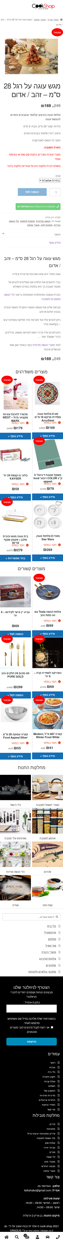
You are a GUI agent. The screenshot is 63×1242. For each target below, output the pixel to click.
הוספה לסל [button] (16, 634)
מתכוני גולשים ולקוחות (42, 972)
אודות (52, 1067)
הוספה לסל (32, 192)
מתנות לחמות (27, 221)
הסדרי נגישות (48, 1104)
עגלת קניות (49, 1081)
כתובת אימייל (31, 1002)
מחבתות (51, 1128)
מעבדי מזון (49, 1161)
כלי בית (51, 926)
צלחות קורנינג (47, 959)
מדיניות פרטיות (47, 1095)
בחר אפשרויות (16, 558)
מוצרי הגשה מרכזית (44, 345)
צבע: (57, 176)
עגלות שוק (50, 1142)
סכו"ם (52, 1152)
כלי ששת (51, 1156)
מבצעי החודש (48, 1166)
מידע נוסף (16, 436)
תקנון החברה (48, 1076)
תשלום (51, 1086)
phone (58, 1237)
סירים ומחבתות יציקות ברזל (41, 1133)
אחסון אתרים (32, 1230)
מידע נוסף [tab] (54, 242)
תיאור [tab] (57, 234)
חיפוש (17, 1237)
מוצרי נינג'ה (48, 952)
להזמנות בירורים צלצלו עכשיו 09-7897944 (36, 206)
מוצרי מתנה (40, 19)
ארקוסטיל (50, 932)
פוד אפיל (51, 946)
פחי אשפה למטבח (46, 1138)
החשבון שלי (49, 1090)
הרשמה (31, 1041)
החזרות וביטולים (47, 1100)
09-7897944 (44, 1186)
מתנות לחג (46, 225)
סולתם (52, 939)
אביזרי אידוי (49, 1147)
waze (48, 1237)
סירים (52, 1124)
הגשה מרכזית (43, 221)
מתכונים (51, 965)
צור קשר (51, 1109)
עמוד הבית (53, 19)
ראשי (52, 1062)
